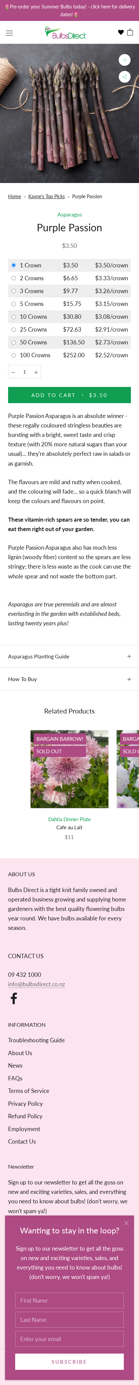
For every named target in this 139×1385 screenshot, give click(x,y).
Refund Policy (25, 1116)
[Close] (126, 1223)
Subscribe (69, 1362)
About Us (20, 1052)
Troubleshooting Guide (36, 1040)
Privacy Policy (25, 1103)
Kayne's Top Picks (46, 196)
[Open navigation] (9, 32)
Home (14, 196)
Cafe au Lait (69, 827)
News (15, 1065)
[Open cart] (130, 32)
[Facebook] (14, 998)
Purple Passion (87, 196)
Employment (24, 1128)
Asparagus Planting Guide (38, 656)
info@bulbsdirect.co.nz (36, 984)
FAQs (15, 1078)
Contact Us (22, 1141)
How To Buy (22, 679)
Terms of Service (28, 1090)
